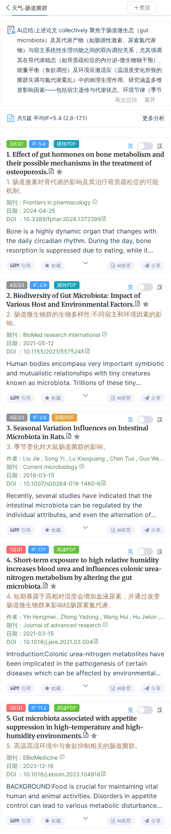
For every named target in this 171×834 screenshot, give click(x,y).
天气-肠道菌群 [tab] (29, 8)
